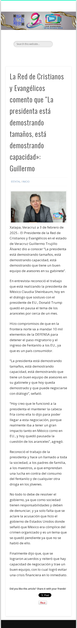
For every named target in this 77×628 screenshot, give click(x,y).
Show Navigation (62, 35)
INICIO (26, 181)
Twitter (38, 54)
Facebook (30, 54)
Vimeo (46, 54)
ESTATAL (16, 181)
